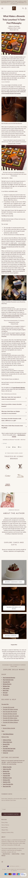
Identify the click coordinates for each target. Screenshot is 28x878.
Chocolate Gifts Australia (8, 707)
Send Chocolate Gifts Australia (10, 711)
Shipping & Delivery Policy (7, 832)
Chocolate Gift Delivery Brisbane (10, 722)
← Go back (4, 443)
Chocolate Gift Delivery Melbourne (11, 720)
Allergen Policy (4, 830)
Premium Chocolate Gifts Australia (11, 716)
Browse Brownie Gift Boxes (14, 608)
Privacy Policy (4, 822)
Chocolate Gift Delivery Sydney (10, 718)
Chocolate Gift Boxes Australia (10, 713)
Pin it (20, 447)
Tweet (9, 447)
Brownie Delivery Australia (9, 728)
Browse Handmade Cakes (13, 582)
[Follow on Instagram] (2, 862)
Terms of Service (5, 825)
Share (15, 447)
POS (15, 869)
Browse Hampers (11, 635)
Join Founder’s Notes (11, 814)
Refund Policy (4, 827)
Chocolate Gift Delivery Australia (10, 709)
